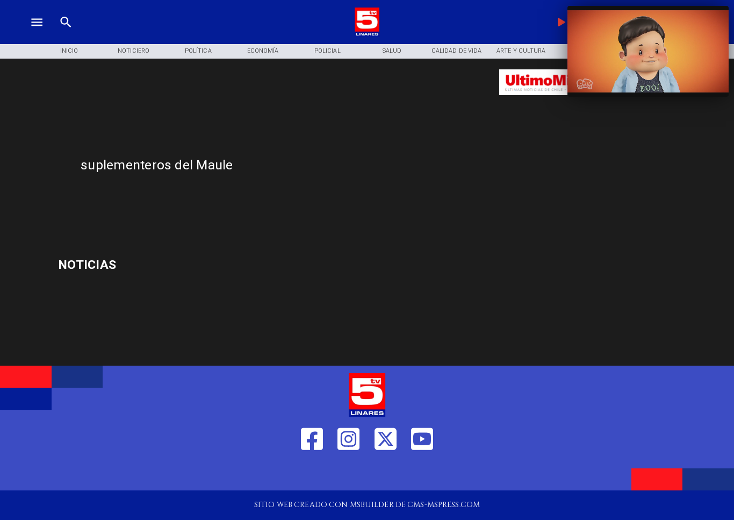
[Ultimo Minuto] (561, 100)
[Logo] (366, 34)
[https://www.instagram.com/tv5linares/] (348, 473)
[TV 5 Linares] (66, 34)
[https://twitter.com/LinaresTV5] (386, 473)
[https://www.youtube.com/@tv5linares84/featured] (422, 473)
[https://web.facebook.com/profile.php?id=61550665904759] (312, 473)
